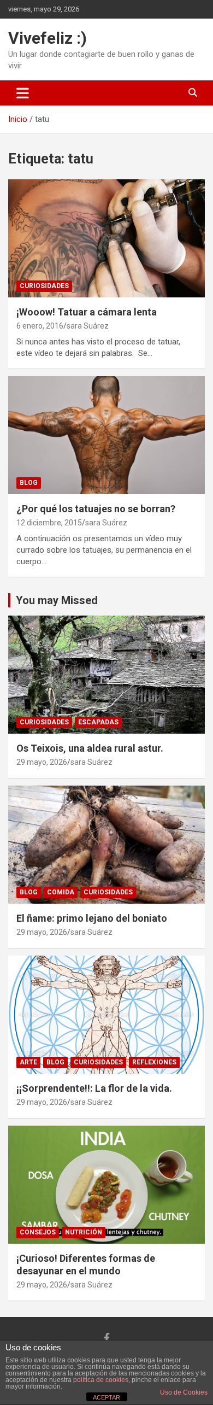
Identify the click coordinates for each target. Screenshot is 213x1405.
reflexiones (154, 1062)
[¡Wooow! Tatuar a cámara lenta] (106, 238)
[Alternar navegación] (22, 93)
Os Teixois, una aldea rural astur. (89, 748)
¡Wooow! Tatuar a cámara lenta (86, 312)
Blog (29, 483)
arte (28, 1062)
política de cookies (100, 1380)
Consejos (38, 1232)
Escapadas (98, 722)
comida (60, 892)
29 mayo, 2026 (41, 762)
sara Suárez (88, 325)
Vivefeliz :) (47, 38)
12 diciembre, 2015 (49, 522)
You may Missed (57, 600)
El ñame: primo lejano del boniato (91, 918)
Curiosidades (44, 286)
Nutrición (83, 1232)
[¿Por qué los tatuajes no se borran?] (106, 435)
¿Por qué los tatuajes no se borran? (95, 508)
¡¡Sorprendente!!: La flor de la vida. (94, 1088)
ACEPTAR (106, 1397)
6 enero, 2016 (39, 325)
